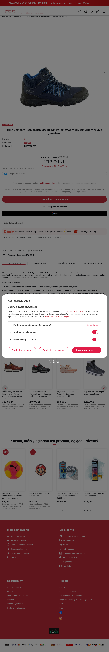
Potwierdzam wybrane (22, 350)
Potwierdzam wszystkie (86, 350)
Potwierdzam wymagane (54, 350)
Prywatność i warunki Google (57, 316)
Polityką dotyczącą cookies (72, 311)
